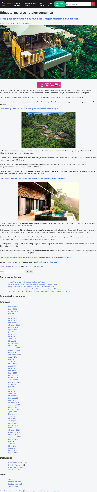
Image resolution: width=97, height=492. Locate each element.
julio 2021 (11, 414)
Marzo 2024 (12, 341)
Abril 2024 (12, 339)
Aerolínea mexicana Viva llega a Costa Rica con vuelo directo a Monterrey (35, 289)
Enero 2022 (12, 400)
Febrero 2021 (13, 425)
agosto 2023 (13, 357)
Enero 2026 (12, 309)
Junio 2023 (12, 361)
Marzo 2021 (12, 423)
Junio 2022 (12, 389)
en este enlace (52, 262)
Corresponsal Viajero (15, 463)
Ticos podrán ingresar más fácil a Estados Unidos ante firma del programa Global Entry (39, 291)
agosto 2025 (13, 311)
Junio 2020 (12, 444)
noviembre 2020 (14, 432)
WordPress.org (13, 486)
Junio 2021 (12, 416)
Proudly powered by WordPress (11, 491)
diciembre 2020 (14, 430)
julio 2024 (12, 332)
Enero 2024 (12, 346)
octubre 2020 (13, 435)
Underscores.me (58, 491)
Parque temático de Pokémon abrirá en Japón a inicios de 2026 (31, 287)
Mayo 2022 (12, 391)
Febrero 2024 (13, 343)
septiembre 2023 (14, 355)
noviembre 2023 (14, 350)
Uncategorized (13, 467)
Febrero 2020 (13, 453)
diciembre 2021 (13, 403)
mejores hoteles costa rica (34, 266)
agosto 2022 (13, 384)
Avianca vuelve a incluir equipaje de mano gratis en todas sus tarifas (32, 284)
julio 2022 (12, 387)
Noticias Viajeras (13, 266)
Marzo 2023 (12, 368)
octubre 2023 (13, 352)
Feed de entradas (14, 482)
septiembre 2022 (14, 382)
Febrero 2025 (13, 323)
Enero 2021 (12, 428)
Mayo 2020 (12, 446)
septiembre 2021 (14, 409)
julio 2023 (12, 359)
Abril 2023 (12, 366)
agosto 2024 (13, 330)
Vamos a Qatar (13, 470)
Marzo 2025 (12, 320)
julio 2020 (12, 441)
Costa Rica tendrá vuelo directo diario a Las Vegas (26, 282)
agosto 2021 (12, 412)
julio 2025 (12, 314)
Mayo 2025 (12, 318)
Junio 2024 (12, 334)
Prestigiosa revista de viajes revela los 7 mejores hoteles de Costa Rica (39, 18)
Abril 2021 (12, 421)
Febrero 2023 (13, 371)
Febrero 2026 (13, 307)
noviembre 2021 (14, 405)
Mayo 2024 (12, 336)
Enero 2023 (12, 373)
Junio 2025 (12, 316)
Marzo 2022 (12, 396)
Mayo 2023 (12, 364)
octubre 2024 (13, 327)
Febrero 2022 (13, 398)
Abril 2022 (12, 393)
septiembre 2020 (14, 437)
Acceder (11, 479)
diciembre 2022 (14, 375)
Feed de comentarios (15, 484)
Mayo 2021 (12, 419)
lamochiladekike (25, 23)
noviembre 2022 (14, 377)
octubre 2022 (13, 380)
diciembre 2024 (14, 325)
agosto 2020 (13, 439)
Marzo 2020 (12, 450)
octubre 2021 (13, 407)
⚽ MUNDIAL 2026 (59, 4)
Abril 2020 (12, 448)
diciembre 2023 (14, 348)
